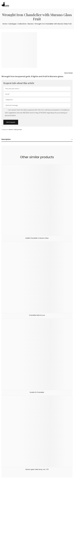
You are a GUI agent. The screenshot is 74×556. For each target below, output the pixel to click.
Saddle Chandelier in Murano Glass (37, 238)
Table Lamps (41, 524)
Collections (22, 24)
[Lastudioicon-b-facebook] (51, 546)
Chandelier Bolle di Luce (37, 315)
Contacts (7, 524)
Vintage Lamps (9, 544)
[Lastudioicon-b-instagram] (56, 546)
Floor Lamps (41, 527)
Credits (55, 554)
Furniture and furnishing (45, 529)
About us (7, 519)
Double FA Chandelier (37, 392)
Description (6, 139)
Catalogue (12, 24)
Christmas (7, 547)
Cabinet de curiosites (11, 542)
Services (7, 522)
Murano (30, 24)
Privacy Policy (48, 554)
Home (4, 24)
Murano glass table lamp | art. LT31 (37, 469)
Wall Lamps (41, 519)
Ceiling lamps (18, 129)
